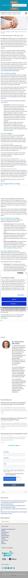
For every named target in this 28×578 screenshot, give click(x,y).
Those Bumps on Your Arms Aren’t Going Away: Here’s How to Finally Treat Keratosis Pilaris (13, 403)
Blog (2, 542)
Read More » (3, 414)
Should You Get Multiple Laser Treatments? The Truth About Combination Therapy (13, 418)
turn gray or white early (14, 84)
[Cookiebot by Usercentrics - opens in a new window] (17, 273)
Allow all (14, 299)
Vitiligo (10, 38)
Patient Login (4, 537)
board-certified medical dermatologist (10, 70)
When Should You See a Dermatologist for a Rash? (14, 433)
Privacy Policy (14, 575)
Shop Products (5, 532)
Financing (4, 534)
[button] (26, 13)
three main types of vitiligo (11, 100)
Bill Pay (3, 530)
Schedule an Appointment (8, 529)
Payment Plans (5, 535)
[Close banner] (25, 273)
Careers (3, 538)
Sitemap (3, 543)
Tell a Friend (4, 540)
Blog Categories (5, 518)
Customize (13, 303)
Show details (21, 295)
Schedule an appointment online (10, 69)
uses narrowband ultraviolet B (17, 269)
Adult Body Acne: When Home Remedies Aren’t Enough (14, 500)
